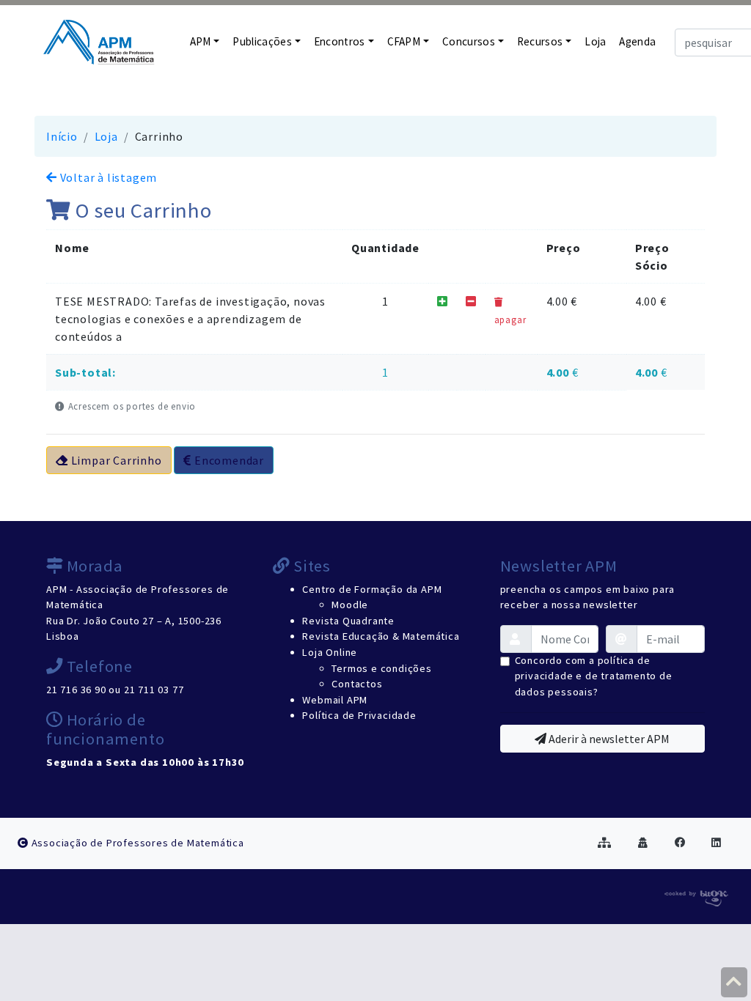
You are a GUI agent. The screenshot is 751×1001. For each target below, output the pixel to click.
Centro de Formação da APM (372, 589)
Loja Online (329, 652)
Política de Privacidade (359, 715)
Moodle (349, 604)
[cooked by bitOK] (695, 895)
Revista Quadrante (348, 620)
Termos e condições (381, 668)
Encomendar (227, 460)
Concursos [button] (468, 41)
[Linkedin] (716, 842)
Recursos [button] (540, 41)
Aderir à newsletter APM (608, 738)
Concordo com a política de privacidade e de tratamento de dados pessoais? (594, 676)
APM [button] (200, 41)
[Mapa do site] (604, 842)
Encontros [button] (339, 41)
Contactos (356, 683)
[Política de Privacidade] (643, 842)
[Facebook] (680, 842)
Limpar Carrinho (115, 460)
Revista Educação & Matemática (380, 636)
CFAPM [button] (404, 41)
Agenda (637, 41)
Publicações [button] (262, 41)
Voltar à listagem (107, 177)
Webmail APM (334, 699)
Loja (595, 41)
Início (62, 136)
